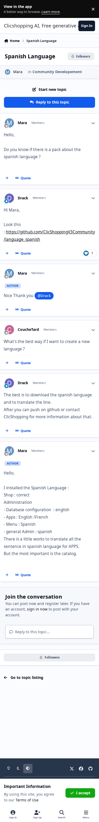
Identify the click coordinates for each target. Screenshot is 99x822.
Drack (23, 198)
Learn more (10, 9)
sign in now (37, 609)
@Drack (44, 295)
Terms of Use (27, 799)
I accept (83, 792)
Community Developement (57, 71)
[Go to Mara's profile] (7, 72)
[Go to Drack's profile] (9, 198)
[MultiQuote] (7, 178)
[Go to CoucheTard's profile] (9, 329)
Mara (17, 71)
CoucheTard (28, 329)
